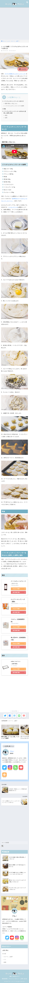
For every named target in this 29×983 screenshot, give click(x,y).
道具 (6, 117)
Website (4, 777)
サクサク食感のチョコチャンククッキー (15, 73)
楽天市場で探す (16, 592)
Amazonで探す (16, 588)
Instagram (10, 770)
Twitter (4, 770)
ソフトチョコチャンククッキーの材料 (14, 105)
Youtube (12, 940)
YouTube (21, 770)
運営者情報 (5, 978)
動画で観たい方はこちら (11, 103)
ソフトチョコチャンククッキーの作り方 (14, 101)
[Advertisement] (14, 24)
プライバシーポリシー (14, 978)
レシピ (4, 953)
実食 (5, 108)
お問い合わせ (23, 978)
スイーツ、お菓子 (12, 720)
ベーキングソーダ (13, 207)
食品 (6, 115)
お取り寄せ (5, 950)
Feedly (15, 770)
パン (5, 959)
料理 (5, 962)
